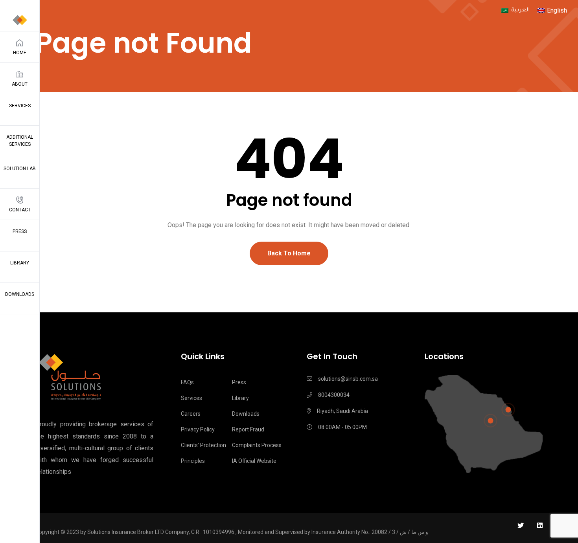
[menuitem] (515, 11)
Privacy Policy (198, 429)
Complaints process (257, 445)
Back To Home (289, 253)
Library (19, 263)
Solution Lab (20, 168)
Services (20, 105)
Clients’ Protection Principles (203, 453)
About (20, 84)
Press (20, 231)
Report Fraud (248, 429)
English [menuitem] (557, 10)
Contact (20, 210)
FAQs (187, 382)
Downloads (19, 294)
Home (19, 52)
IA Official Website (254, 461)
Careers (191, 414)
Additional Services (19, 140)
